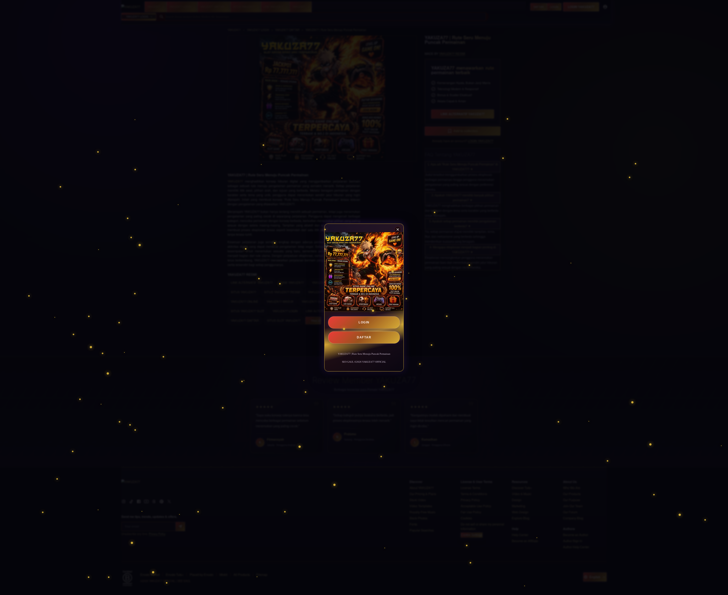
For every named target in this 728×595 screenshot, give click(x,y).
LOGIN (364, 322)
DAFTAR (364, 337)
